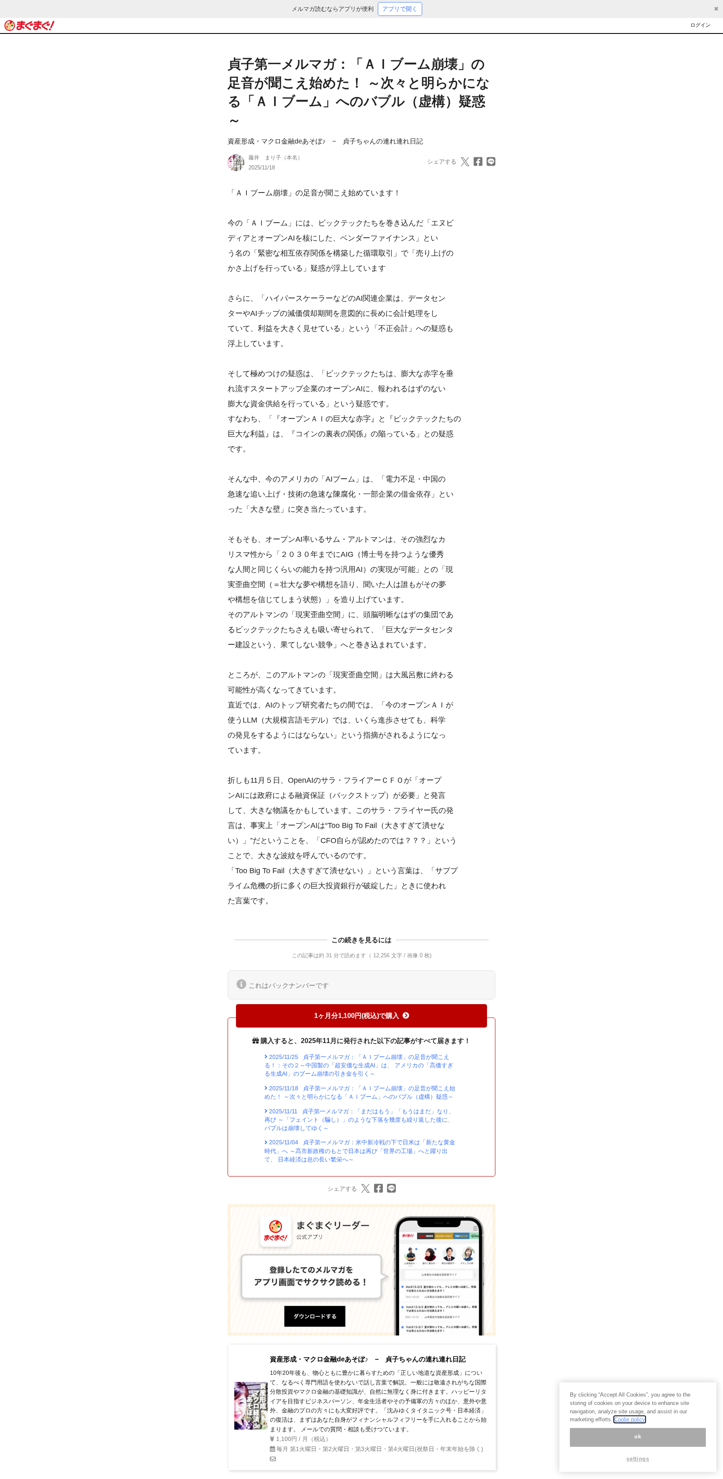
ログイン (700, 25)
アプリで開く (400, 8)
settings (637, 1459)
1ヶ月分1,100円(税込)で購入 (356, 1015)
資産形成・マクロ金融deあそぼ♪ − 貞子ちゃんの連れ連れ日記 (325, 141)
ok (637, 1437)
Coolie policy (629, 1419)
